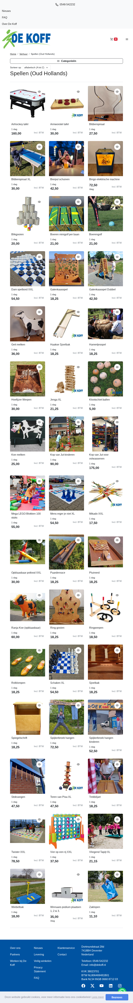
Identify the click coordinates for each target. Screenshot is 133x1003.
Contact (62, 954)
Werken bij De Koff (18, 963)
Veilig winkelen (42, 961)
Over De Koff (9, 24)
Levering (39, 954)
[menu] (126, 39)
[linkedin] (111, 986)
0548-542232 (67, 4)
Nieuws (6, 11)
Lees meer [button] (98, 997)
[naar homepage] (26, 39)
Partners (15, 954)
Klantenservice (66, 948)
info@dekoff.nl (97, 965)
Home (13, 54)
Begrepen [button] (117, 997)
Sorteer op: (16, 67)
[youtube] (102, 986)
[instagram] (120, 986)
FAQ (4, 17)
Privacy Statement (40, 969)
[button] (66, 61)
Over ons (15, 948)
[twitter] (93, 986)
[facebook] (84, 986)
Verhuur (23, 54)
